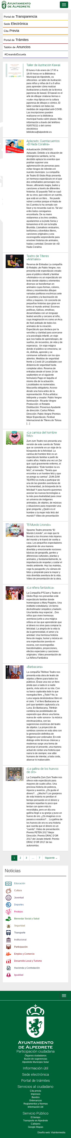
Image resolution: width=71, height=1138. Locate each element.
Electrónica (16, 24)
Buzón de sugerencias (35, 1058)
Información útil (35, 1068)
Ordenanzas (35, 1100)
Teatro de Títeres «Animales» (38, 257)
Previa (11, 31)
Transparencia (20, 16)
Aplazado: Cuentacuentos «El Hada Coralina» (43, 142)
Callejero (35, 1123)
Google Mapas (35, 1127)
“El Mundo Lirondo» (39, 525)
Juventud (19, 897)
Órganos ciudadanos (35, 1055)
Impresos (35, 1094)
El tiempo (35, 1117)
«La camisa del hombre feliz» (42, 434)
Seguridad (19, 925)
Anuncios (17, 47)
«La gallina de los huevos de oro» (43, 770)
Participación (21, 947)
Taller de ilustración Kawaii (43, 65)
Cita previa (35, 1091)
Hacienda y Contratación (27, 968)
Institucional (20, 939)
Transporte (19, 932)
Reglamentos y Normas (35, 1103)
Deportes (19, 904)
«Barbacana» (35, 667)
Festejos (18, 911)
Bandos (36, 1097)
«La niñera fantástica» (40, 587)
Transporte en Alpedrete (35, 1120)
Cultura (18, 890)
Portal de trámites (35, 1080)
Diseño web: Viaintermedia (51, 1132)
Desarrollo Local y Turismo (28, 961)
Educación (19, 883)
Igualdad (18, 975)
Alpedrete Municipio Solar (35, 1062)
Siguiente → (51, 858)
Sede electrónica (35, 1074)
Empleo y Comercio (24, 954)
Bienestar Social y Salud (26, 918)
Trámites (16, 40)
